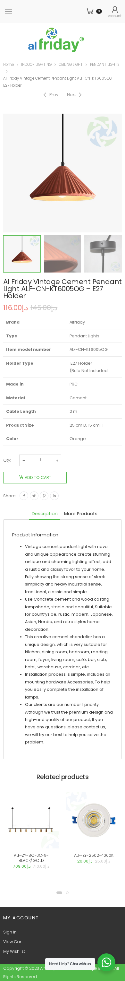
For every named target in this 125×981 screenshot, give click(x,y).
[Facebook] (24, 495)
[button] (59, 893)
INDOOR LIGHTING (36, 64)
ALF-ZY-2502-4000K (93, 855)
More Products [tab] (80, 513)
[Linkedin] (54, 495)
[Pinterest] (44, 495)
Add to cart (38, 477)
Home (8, 64)
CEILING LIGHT (71, 64)
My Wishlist (14, 951)
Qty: (7, 460)
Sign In (10, 932)
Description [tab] (44, 513)
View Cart (13, 941)
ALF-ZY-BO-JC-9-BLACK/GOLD (31, 858)
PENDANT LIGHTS (105, 64)
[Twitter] (34, 495)
